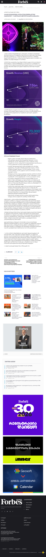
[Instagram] (5, 511)
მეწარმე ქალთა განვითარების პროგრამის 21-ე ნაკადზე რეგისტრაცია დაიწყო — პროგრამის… (37, 306)
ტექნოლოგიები (27, 517)
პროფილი (3, 524)
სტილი (25, 520)
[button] (2, 2)
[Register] (41, 2)
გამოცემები (26, 524)
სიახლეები (3, 517)
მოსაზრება (3, 522)
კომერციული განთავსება (10, 19)
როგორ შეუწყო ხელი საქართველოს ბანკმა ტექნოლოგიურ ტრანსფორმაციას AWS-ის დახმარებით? (37, 297)
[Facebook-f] (2, 511)
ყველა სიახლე (11, 6)
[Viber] (13, 511)
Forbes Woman (27, 522)
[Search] (38, 2)
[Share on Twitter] (18, 252)
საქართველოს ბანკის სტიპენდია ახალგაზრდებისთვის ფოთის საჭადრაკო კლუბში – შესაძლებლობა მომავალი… (16, 298)
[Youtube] (7, 511)
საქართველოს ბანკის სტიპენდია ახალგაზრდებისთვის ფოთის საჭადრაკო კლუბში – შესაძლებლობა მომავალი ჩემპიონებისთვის (11, 538)
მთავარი (5, 6)
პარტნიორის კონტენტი (19, 6)
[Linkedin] (10, 511)
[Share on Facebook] (15, 252)
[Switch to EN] (44, 2)
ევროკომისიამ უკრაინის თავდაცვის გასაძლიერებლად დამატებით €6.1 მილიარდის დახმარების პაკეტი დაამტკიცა (36, 279)
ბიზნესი (2, 520)
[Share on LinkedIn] (21, 252)
